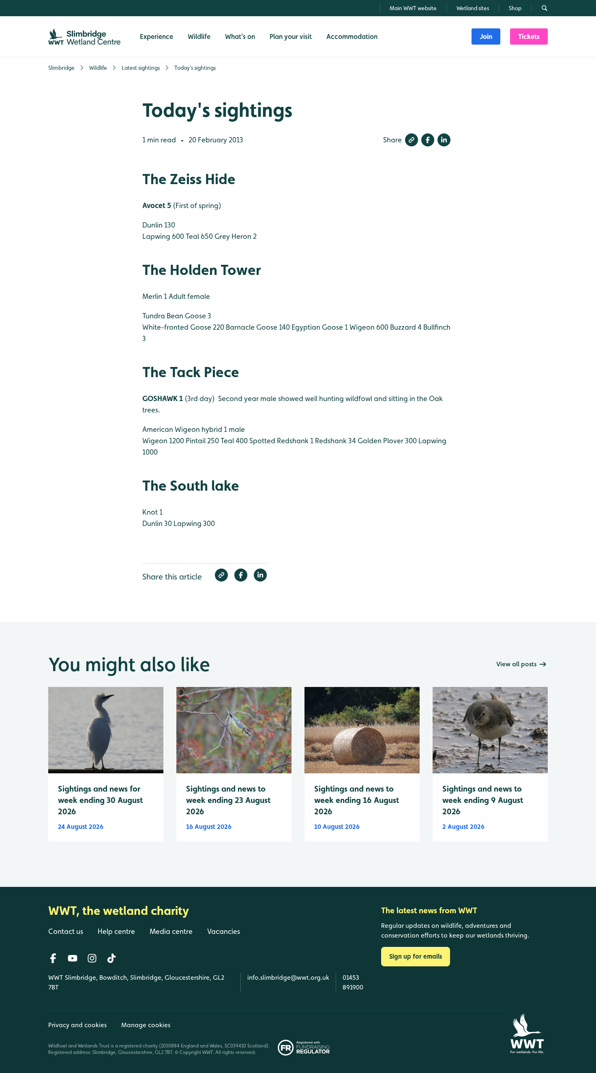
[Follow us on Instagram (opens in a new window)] (92, 958)
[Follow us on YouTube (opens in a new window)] (72, 958)
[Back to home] (527, 1033)
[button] (411, 139)
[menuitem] (486, 36)
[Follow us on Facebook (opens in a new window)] (53, 958)
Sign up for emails (415, 956)
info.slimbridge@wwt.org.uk (288, 977)
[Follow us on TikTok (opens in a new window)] (111, 958)
